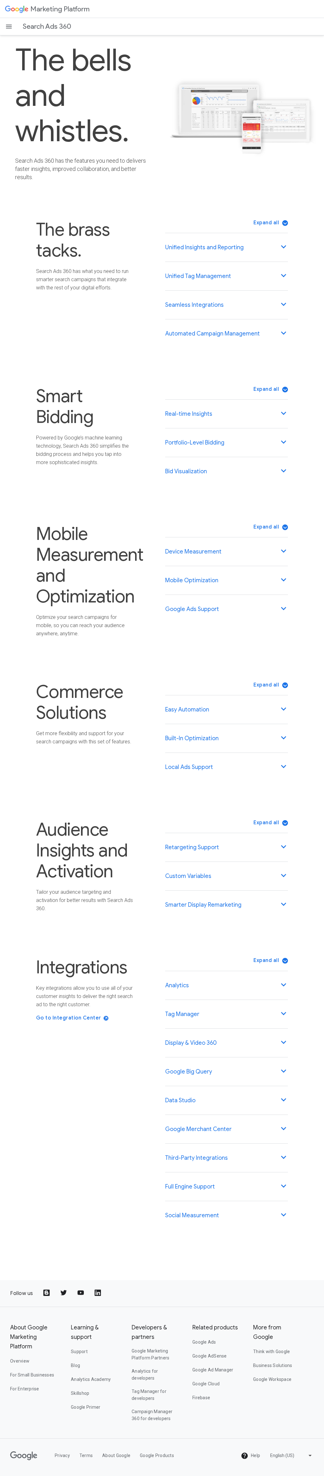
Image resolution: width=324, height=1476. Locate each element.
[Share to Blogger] (47, 1293)
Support (79, 1351)
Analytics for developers (145, 1375)
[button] (270, 223)
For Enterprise (24, 1388)
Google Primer (85, 1407)
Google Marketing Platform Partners (150, 1354)
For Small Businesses (32, 1374)
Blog (75, 1365)
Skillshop (80, 1393)
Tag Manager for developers (149, 1395)
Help (255, 1455)
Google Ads (204, 1342)
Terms (86, 1455)
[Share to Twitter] (64, 1293)
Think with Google (271, 1351)
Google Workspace (272, 1379)
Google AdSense (209, 1355)
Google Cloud (206, 1383)
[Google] (16, 8)
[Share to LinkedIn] (98, 1293)
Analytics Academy (91, 1379)
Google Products (157, 1455)
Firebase (201, 1397)
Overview (19, 1361)
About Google (116, 1455)
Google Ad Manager (212, 1369)
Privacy (62, 1455)
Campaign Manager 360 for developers (152, 1415)
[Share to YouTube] (81, 1293)
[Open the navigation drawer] (9, 26)
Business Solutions (272, 1365)
